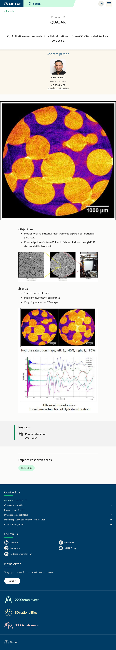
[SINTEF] (11, 3)
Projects (10, 11)
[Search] (30, 3)
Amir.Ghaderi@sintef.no (58, 88)
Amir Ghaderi (58, 77)
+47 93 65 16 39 (58, 85)
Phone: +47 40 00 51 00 (15, 500)
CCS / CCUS (26, 468)
